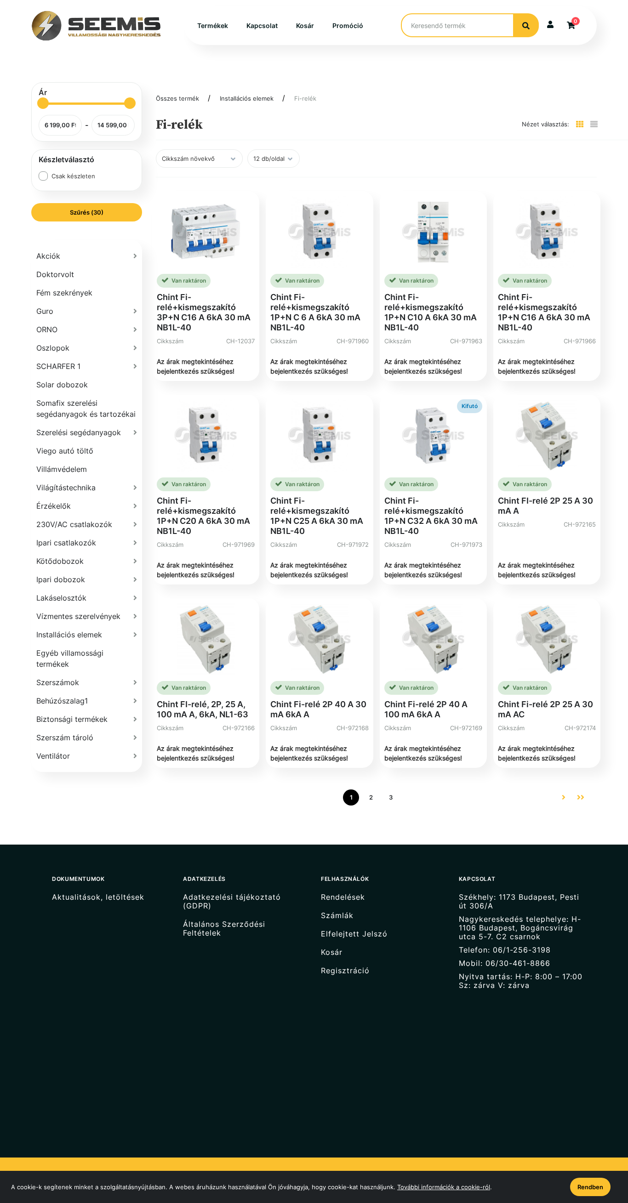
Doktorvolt (55, 274)
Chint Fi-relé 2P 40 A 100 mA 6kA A (426, 709)
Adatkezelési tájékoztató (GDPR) (232, 901)
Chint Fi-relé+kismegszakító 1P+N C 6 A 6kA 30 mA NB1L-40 (315, 312)
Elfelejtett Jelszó (354, 934)
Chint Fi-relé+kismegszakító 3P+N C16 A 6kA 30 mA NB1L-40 (204, 312)
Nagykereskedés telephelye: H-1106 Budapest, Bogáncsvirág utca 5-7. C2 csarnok (520, 928)
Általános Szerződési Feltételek (224, 928)
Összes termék (177, 98)
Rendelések (343, 897)
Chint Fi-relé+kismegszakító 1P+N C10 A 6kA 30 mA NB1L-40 (430, 312)
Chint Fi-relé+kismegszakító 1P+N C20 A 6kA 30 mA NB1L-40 (203, 516)
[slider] (43, 103)
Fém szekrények (64, 292)
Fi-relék (305, 98)
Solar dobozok (62, 384)
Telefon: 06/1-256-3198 (505, 950)
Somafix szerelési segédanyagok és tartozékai (86, 408)
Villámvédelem (61, 469)
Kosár (305, 25)
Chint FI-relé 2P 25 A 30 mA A (545, 506)
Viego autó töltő (64, 450)
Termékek (212, 25)
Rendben (590, 1187)
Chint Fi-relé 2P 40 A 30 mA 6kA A (318, 709)
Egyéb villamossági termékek (69, 658)
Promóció (347, 25)
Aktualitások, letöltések (98, 897)
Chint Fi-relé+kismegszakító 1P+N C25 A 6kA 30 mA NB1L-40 (316, 516)
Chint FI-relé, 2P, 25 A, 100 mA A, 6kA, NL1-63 (202, 709)
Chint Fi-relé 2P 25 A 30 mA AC (545, 709)
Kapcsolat (262, 25)
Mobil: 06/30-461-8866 (504, 963)
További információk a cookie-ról (443, 1187)
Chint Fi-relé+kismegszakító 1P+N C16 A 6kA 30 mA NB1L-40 (544, 312)
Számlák (337, 915)
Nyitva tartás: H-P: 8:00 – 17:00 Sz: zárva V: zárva (520, 981)
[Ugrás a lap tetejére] (600, 1147)
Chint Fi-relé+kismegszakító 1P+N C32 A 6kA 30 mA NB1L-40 (431, 516)
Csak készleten (73, 176)
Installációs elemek (247, 98)
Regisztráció (345, 970)
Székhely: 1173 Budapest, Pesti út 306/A (519, 901)
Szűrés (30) (86, 212)
